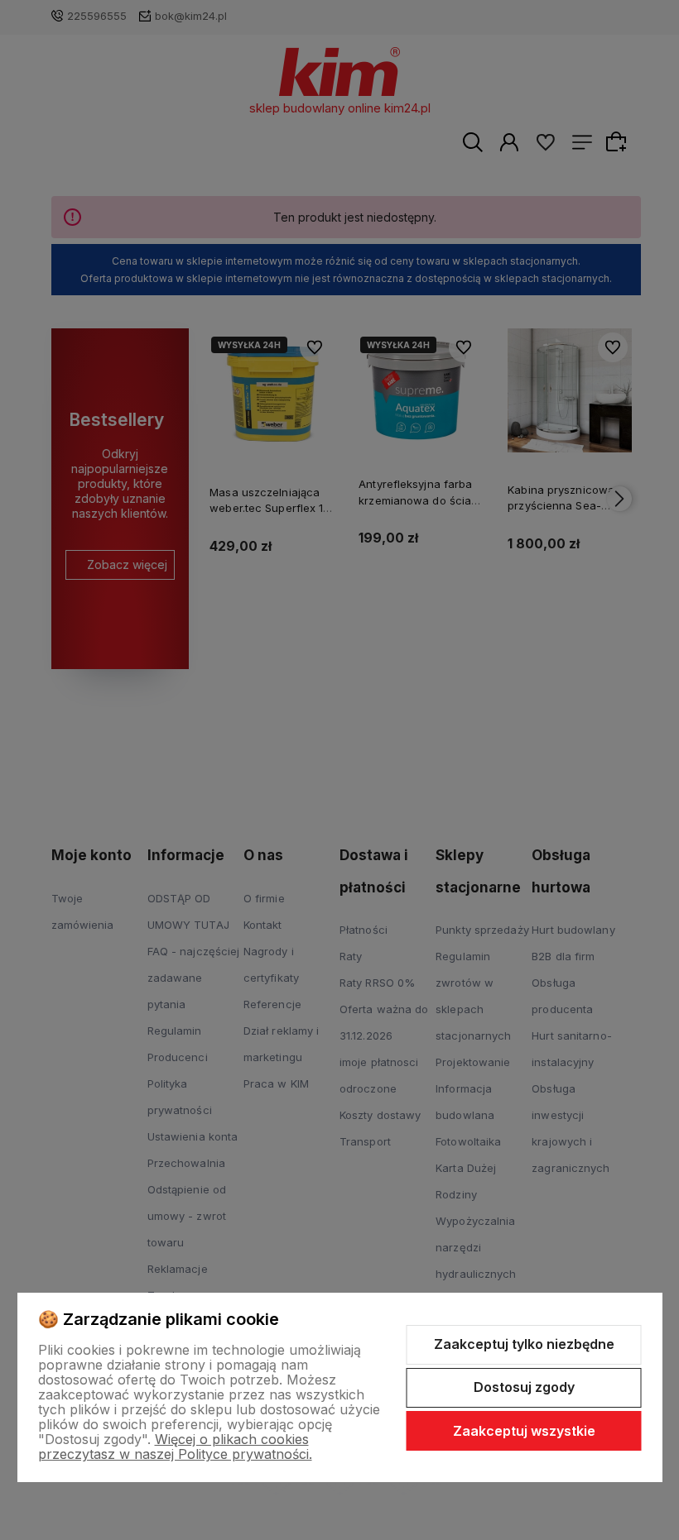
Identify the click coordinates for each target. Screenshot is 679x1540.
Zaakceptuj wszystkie (524, 1431)
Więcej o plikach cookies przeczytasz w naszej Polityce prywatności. (175, 1446)
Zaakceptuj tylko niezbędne (524, 1344)
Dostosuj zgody (524, 1387)
